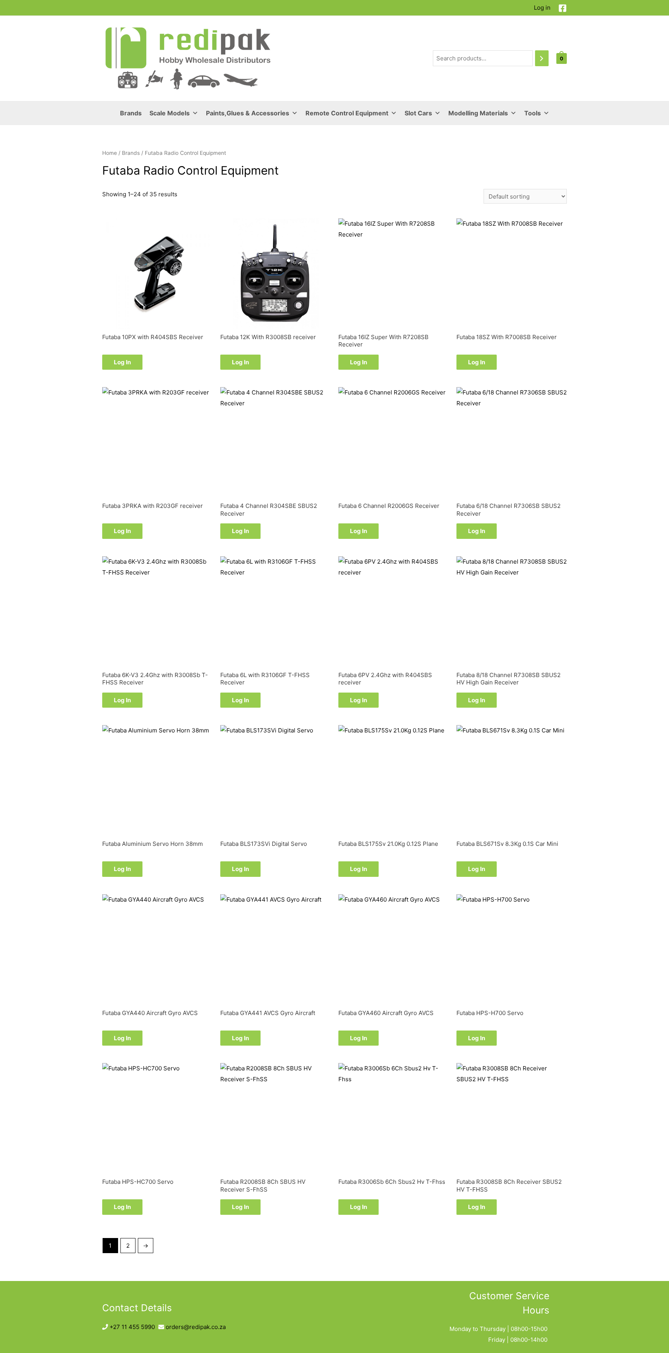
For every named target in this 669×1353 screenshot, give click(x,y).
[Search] (542, 58)
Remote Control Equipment (346, 113)
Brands (131, 113)
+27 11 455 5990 (132, 1327)
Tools (532, 113)
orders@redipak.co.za (196, 1327)
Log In (122, 362)
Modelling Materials (478, 113)
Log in (542, 7)
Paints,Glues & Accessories (247, 113)
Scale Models (169, 113)
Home (109, 153)
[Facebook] (562, 8)
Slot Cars (418, 113)
